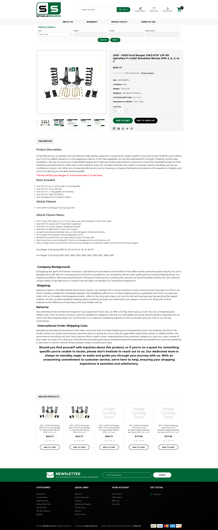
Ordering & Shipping (83, 504)
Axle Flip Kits (41, 508)
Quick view (50, 413)
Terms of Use (148, 22)
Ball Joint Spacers (43, 511)
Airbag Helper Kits (43, 504)
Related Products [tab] (49, 397)
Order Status (140, 11)
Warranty (92, 22)
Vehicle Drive (150, 31)
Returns (78, 511)
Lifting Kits (40, 494)
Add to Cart (50, 447)
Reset (115, 40)
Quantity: (117, 107)
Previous (37, 122)
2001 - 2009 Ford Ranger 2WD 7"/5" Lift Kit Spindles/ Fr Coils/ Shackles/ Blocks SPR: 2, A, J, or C (109, 428)
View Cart (115, 504)
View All (39, 514)
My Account (167, 11)
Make (76, 31)
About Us (68, 22)
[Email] (118, 128)
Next (106, 122)
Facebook (157, 494)
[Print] (123, 128)
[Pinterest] (131, 128)
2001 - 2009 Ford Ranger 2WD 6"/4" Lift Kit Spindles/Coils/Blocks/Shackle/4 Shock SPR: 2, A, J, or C (139, 428)
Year (40, 31)
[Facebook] (114, 128)
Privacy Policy (119, 22)
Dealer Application (82, 497)
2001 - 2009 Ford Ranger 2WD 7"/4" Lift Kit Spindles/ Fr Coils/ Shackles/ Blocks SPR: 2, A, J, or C (79, 428)
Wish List (115, 501)
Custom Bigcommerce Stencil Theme (116, 526)
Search (103, 40)
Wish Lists (154, 11)
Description (45, 141)
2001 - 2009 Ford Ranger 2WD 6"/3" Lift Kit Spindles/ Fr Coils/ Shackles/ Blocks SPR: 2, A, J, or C (49, 428)
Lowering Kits (41, 497)
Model (112, 31)
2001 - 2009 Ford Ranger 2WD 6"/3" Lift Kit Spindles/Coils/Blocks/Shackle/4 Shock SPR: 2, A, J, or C (168, 428)
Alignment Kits (42, 501)
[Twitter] (127, 128)
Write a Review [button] (147, 73)
